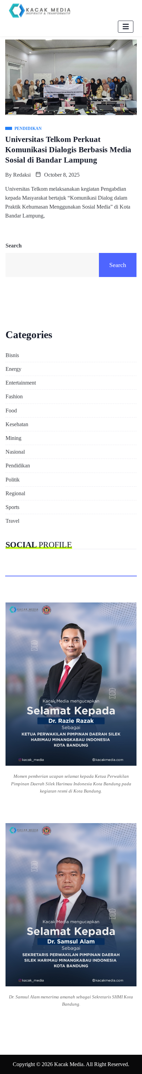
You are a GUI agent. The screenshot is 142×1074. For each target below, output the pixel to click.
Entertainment (21, 383)
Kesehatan (17, 424)
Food (11, 410)
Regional (15, 493)
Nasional (15, 452)
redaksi (22, 175)
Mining (13, 438)
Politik (13, 480)
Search (14, 245)
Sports (12, 507)
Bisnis (12, 355)
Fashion (14, 396)
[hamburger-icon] (125, 27)
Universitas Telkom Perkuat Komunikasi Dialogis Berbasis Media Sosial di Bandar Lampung (68, 149)
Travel (12, 521)
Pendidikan (18, 465)
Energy (13, 369)
